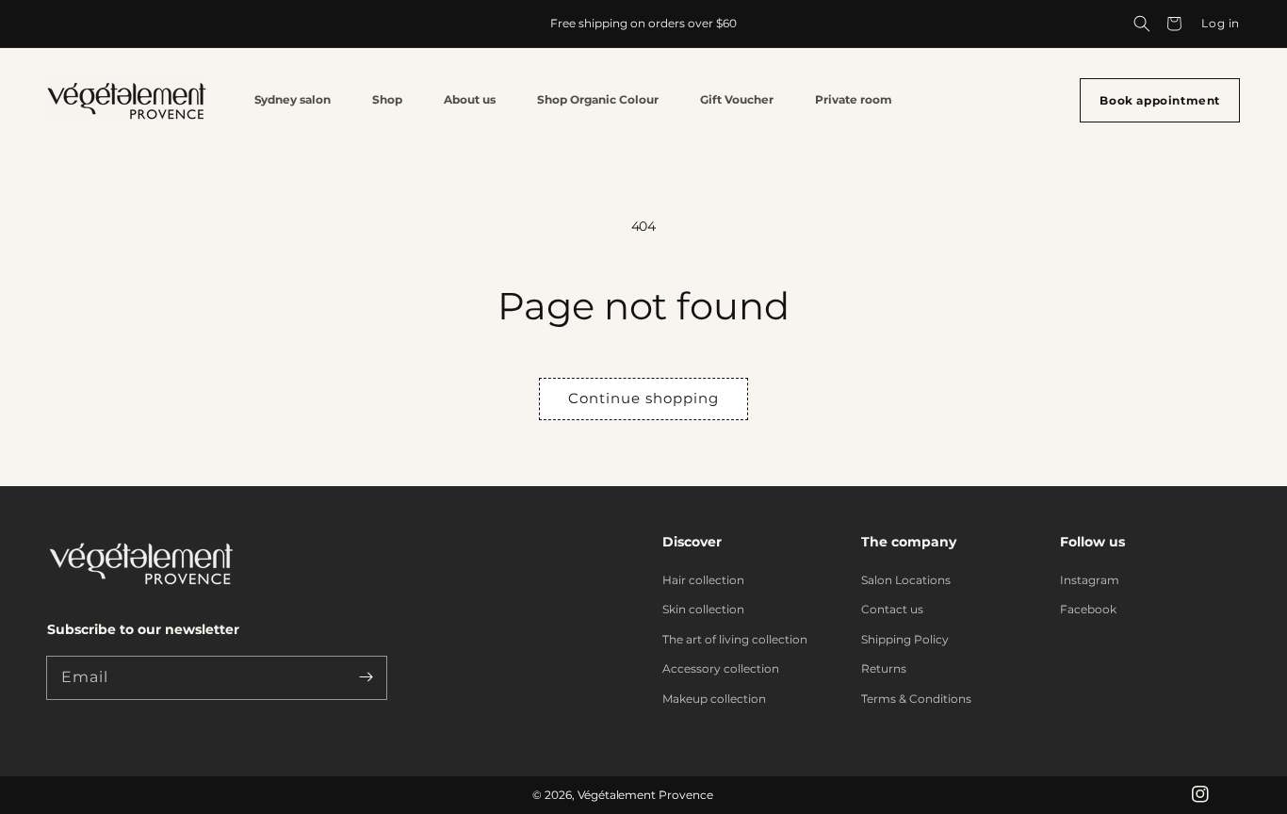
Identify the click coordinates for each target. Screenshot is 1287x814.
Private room (853, 99)
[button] (1142, 24)
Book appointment (1160, 100)
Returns (883, 668)
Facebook (1088, 609)
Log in (1220, 23)
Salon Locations (906, 580)
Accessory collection (720, 668)
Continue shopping (643, 398)
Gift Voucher (737, 99)
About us (470, 99)
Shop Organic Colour (598, 99)
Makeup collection (714, 699)
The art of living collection (734, 639)
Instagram (1089, 580)
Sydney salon (293, 99)
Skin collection (703, 609)
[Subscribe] (365, 677)
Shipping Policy (905, 639)
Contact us (892, 609)
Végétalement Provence (646, 795)
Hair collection (703, 580)
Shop (387, 99)
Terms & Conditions (916, 699)
